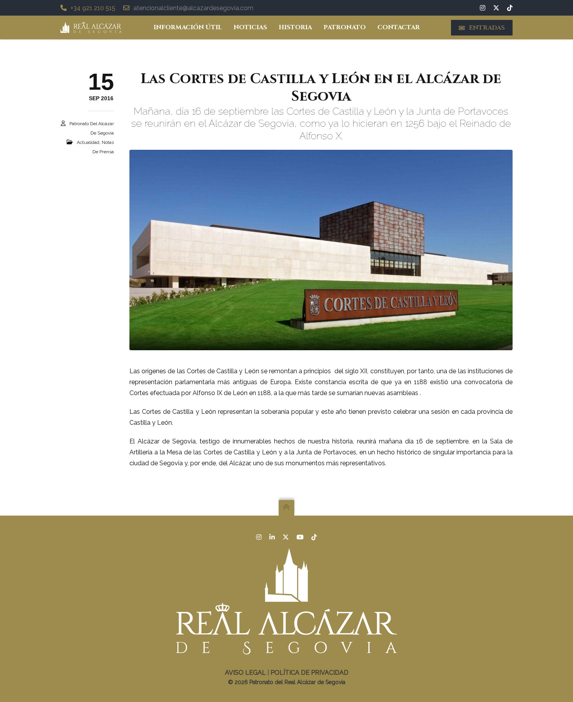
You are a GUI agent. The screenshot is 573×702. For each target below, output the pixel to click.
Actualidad (88, 142)
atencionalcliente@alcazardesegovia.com (193, 8)
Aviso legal (245, 672)
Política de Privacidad (309, 672)
